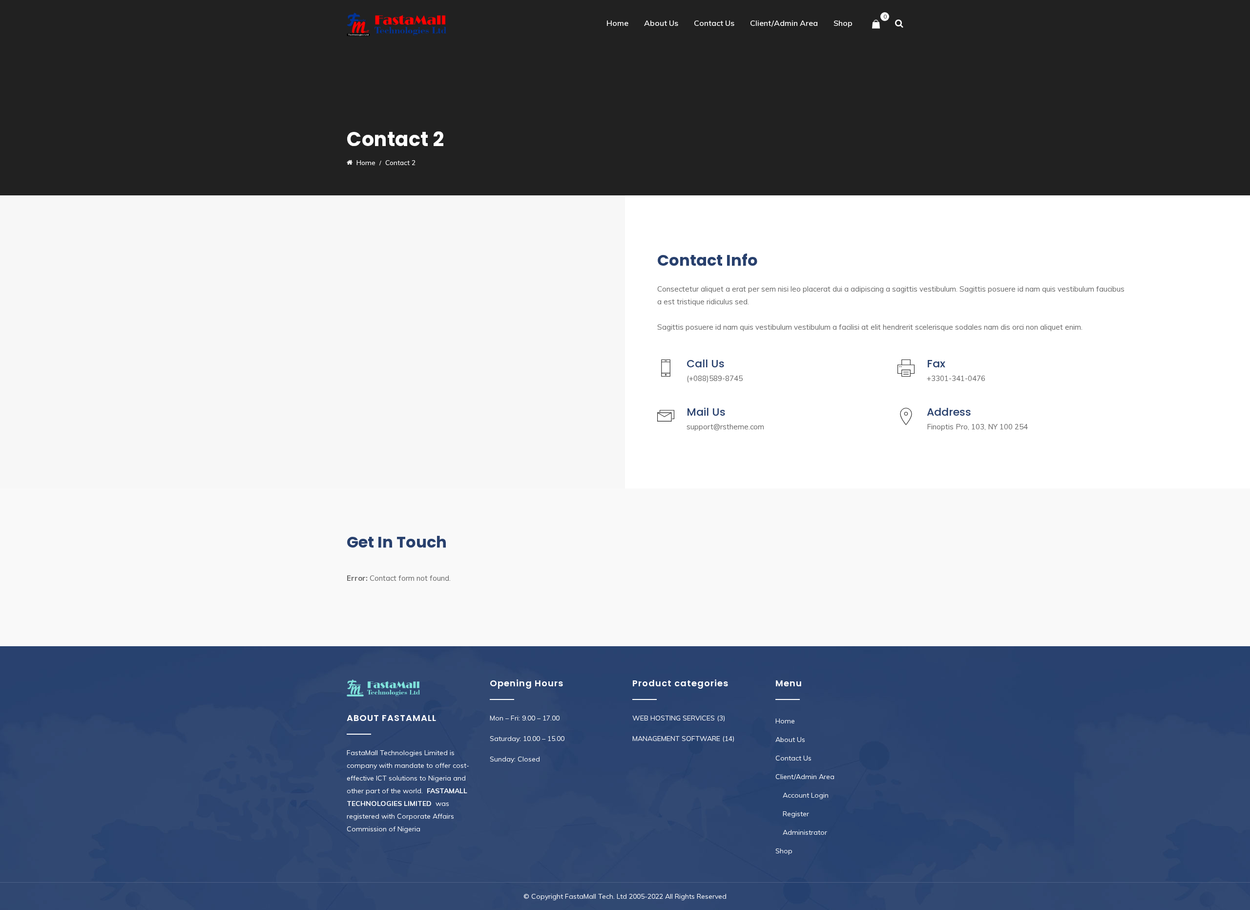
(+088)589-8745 (715, 378)
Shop (843, 23)
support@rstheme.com (725, 426)
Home (617, 23)
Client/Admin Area (784, 23)
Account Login (806, 795)
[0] (876, 24)
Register (796, 813)
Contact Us (714, 23)
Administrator (805, 832)
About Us (661, 23)
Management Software (676, 738)
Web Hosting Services (673, 718)
